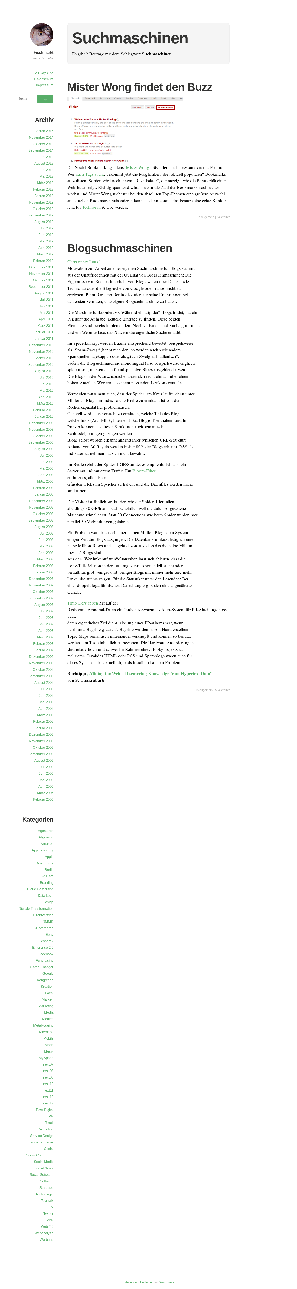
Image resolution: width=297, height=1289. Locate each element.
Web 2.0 (47, 1227)
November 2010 (41, 351)
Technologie (44, 1194)
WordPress (166, 1282)
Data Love (45, 896)
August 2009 (43, 449)
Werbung (46, 1239)
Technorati (91, 207)
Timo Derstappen (82, 603)
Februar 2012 (43, 261)
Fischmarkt (43, 52)
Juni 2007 (46, 618)
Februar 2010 (43, 410)
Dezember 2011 (41, 267)
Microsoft (46, 1032)
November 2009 (41, 429)
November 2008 (41, 507)
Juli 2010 (46, 377)
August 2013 (43, 163)
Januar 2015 (44, 131)
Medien (47, 1019)
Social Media (43, 1162)
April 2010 (45, 397)
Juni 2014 (46, 157)
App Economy (42, 850)
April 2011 (46, 319)
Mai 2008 (46, 546)
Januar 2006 (44, 728)
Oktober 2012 (43, 209)
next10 (48, 1084)
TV (51, 1207)
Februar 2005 (43, 799)
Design (48, 902)
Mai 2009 (46, 468)
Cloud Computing (40, 889)
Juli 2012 (46, 228)
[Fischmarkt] (41, 47)
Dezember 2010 (41, 345)
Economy (46, 941)
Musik (48, 1051)
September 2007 (40, 598)
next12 (48, 1097)
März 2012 (45, 254)
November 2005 (41, 741)
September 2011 (41, 287)
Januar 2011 (44, 339)
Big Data (46, 876)
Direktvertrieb (43, 915)
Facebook (45, 954)
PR (50, 1116)
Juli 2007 (46, 611)
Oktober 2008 (43, 514)
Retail (49, 1123)
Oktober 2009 (43, 436)
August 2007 (43, 605)
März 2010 (45, 403)
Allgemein (207, 217)
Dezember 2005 (41, 734)
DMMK (47, 921)
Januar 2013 (44, 196)
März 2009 (45, 481)
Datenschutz (43, 79)
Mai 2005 (46, 780)
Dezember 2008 (41, 501)
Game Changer (41, 967)
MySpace (46, 1058)
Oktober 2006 (43, 670)
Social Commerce (39, 1155)
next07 (48, 1064)
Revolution (45, 1129)
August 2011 (44, 293)
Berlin (49, 870)
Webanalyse (44, 1233)
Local (49, 993)
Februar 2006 (43, 721)
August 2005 (43, 760)
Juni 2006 (46, 695)
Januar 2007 (44, 650)
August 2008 (43, 527)
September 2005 (40, 754)
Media (48, 1012)
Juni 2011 (46, 306)
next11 (48, 1090)
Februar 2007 (43, 644)
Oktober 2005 (43, 747)
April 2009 (45, 475)
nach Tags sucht (90, 174)
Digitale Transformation (36, 908)
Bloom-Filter (143, 471)
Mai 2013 (46, 176)
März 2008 (45, 559)
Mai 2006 (46, 702)
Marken (47, 999)
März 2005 (45, 793)
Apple (49, 857)
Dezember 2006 (41, 657)
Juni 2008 (46, 540)
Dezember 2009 (41, 423)
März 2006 (45, 715)
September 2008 (40, 520)
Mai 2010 (46, 390)
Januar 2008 (44, 572)
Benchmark (44, 863)
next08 (48, 1071)
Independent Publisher (138, 1282)
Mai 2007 (46, 624)
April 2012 (45, 248)
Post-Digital (44, 1110)
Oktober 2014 (43, 144)
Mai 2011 (46, 313)
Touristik (47, 1201)
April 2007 (45, 631)
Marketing (45, 1006)
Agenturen (45, 831)
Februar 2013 (43, 189)
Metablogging (43, 1025)
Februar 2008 (43, 566)
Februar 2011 (43, 332)
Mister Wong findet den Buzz (139, 87)
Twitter (48, 1214)
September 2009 (40, 442)
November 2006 (41, 663)
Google (47, 973)
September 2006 (40, 676)
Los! (45, 100)
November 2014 (41, 137)
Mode (49, 1045)
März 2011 (45, 326)
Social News (43, 1168)
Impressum (44, 85)
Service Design (41, 1136)
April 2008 (45, 553)
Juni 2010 (46, 384)
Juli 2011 (46, 300)
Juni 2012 (46, 235)
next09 (48, 1077)
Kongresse (45, 980)
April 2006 (45, 708)
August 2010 (43, 371)
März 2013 (45, 183)
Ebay (49, 934)
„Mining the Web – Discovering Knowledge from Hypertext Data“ (150, 673)
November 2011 (41, 274)
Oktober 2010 (43, 358)
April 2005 (45, 786)
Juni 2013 (46, 170)
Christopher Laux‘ (83, 261)
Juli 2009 (46, 455)
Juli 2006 (46, 689)
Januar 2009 (44, 494)
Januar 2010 (44, 416)
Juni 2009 (46, 462)
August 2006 (43, 682)
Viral (50, 1220)
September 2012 (40, 215)
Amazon (47, 844)
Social (48, 1149)
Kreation (47, 986)
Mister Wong (137, 167)
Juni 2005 (46, 773)
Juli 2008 (46, 533)
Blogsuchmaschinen (119, 248)
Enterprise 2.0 (42, 947)
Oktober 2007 (43, 592)
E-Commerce (43, 928)
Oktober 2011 (43, 280)
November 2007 (41, 585)
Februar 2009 (43, 488)
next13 (48, 1103)
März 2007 (45, 637)
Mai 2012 (46, 241)
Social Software (41, 1175)
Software (46, 1181)
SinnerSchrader (41, 1142)
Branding (46, 883)
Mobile (48, 1038)
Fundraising (44, 960)
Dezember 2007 (41, 579)
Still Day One (43, 73)
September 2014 (40, 150)
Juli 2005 (46, 767)
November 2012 (41, 202)
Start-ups (46, 1188)
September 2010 (40, 364)
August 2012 (43, 222)
